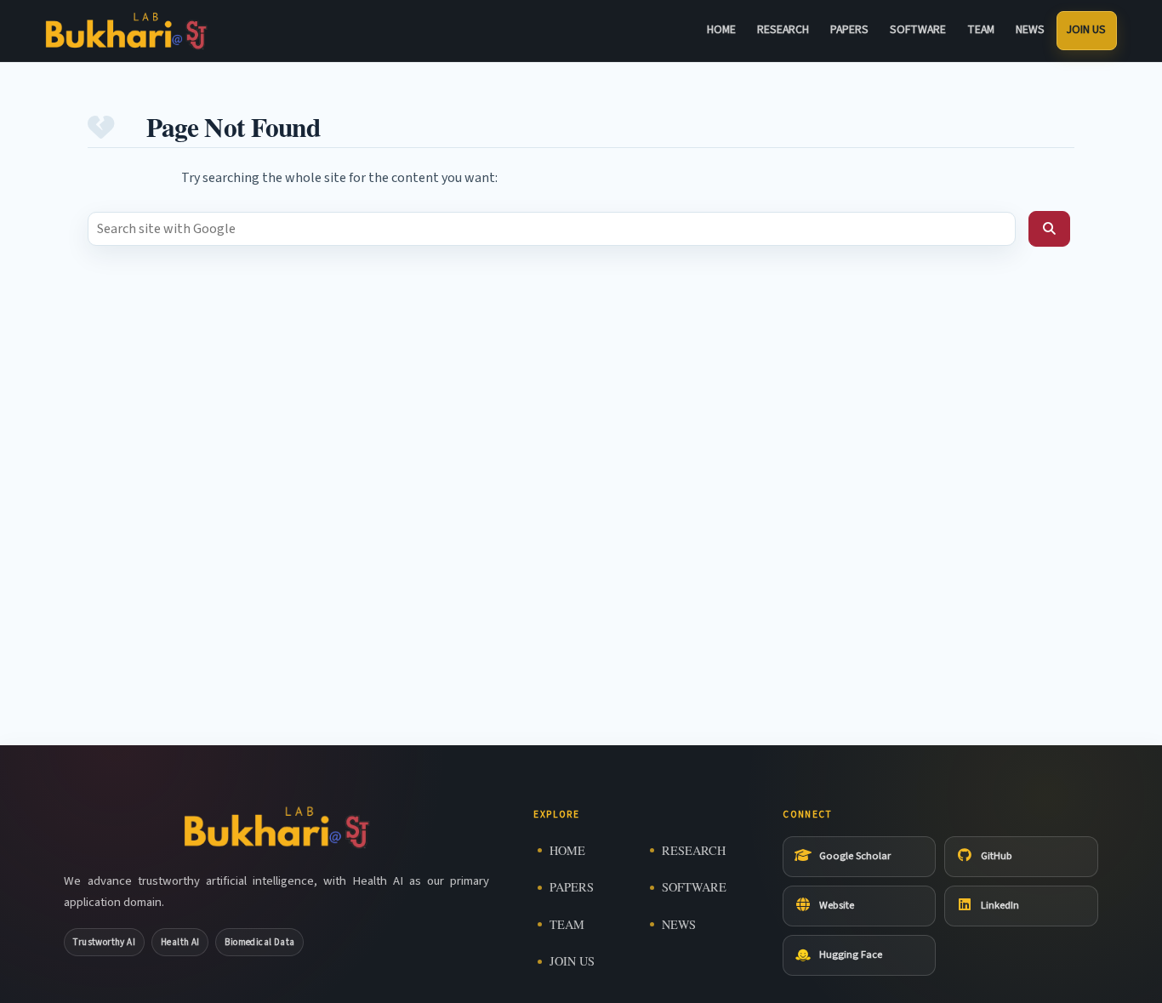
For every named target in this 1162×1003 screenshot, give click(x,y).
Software (918, 29)
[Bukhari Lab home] (126, 30)
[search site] (1049, 229)
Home (721, 29)
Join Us (1086, 29)
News (1030, 29)
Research (783, 29)
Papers (849, 29)
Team (980, 29)
